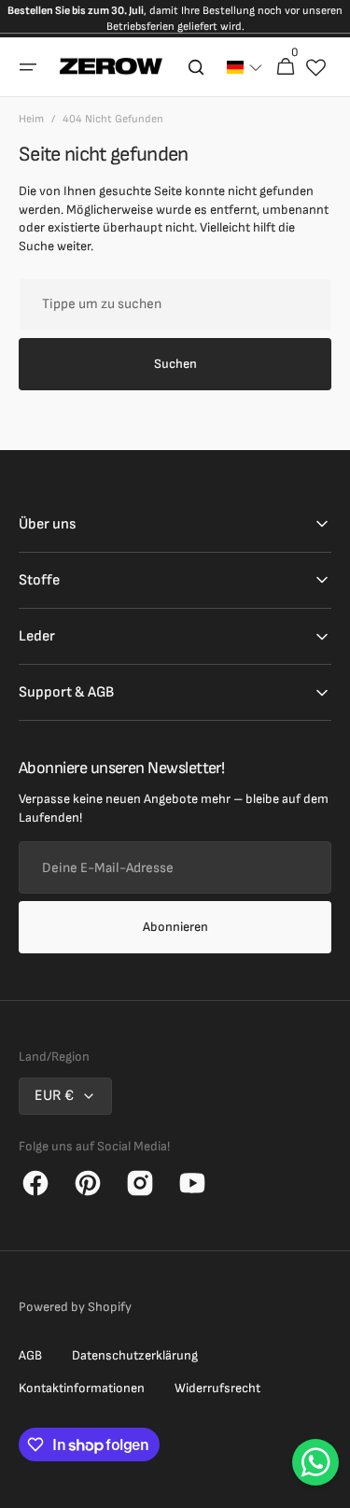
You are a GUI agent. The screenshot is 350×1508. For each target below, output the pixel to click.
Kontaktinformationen (82, 1388)
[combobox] (175, 304)
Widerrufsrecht (217, 1388)
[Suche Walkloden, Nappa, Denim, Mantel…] (196, 67)
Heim (31, 119)
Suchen (175, 364)
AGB (30, 1355)
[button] (28, 67)
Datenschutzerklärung (135, 1355)
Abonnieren (175, 927)
